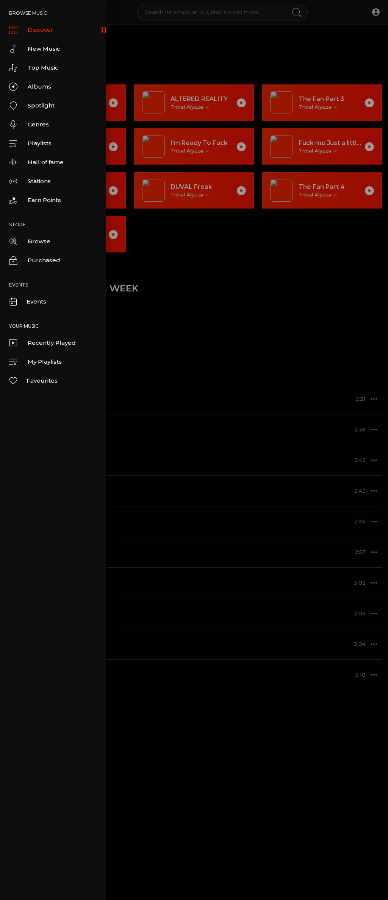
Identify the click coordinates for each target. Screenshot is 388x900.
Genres (38, 124)
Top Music (43, 67)
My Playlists (45, 361)
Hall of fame (46, 162)
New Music (44, 48)
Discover (40, 29)
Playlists (40, 143)
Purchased (44, 260)
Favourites (42, 380)
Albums (39, 86)
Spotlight (41, 105)
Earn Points (44, 200)
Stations (39, 181)
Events (36, 301)
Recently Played (52, 342)
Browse (39, 241)
